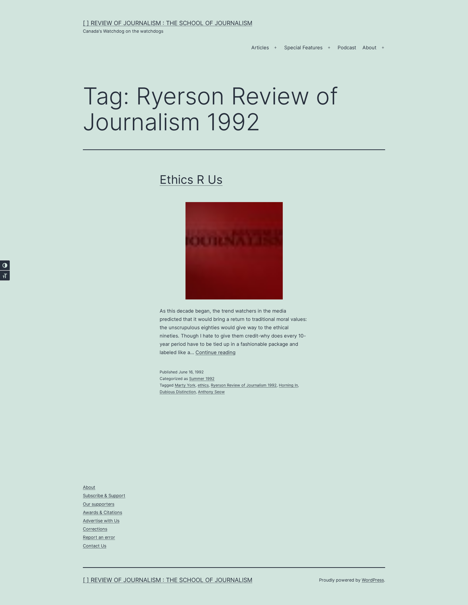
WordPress (373, 580)
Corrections (95, 529)
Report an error (99, 537)
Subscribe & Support (104, 495)
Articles (260, 48)
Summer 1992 (201, 378)
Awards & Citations (102, 512)
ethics (203, 385)
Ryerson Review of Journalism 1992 (244, 385)
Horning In (288, 385)
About (369, 48)
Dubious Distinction (178, 391)
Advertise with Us (101, 520)
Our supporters (98, 504)
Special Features (303, 48)
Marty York (185, 385)
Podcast (347, 48)
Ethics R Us (191, 179)
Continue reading (215, 352)
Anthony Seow (211, 391)
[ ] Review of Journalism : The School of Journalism (167, 23)
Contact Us (94, 545)
